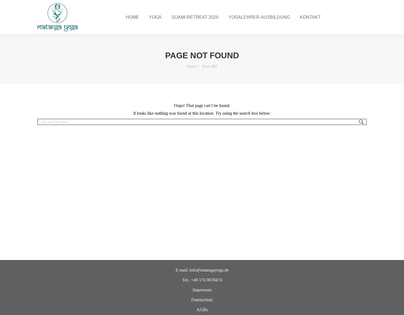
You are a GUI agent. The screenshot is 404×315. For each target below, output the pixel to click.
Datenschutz (202, 299)
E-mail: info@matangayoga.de (202, 270)
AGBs (202, 309)
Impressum (202, 289)
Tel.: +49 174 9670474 (202, 280)
